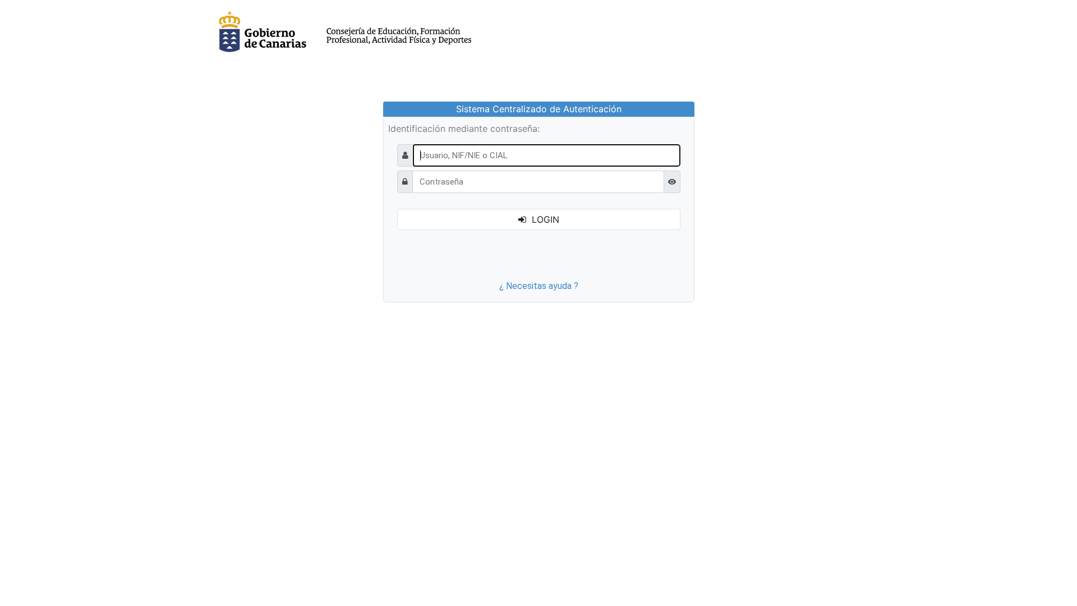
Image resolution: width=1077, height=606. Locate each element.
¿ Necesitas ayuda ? (538, 286)
